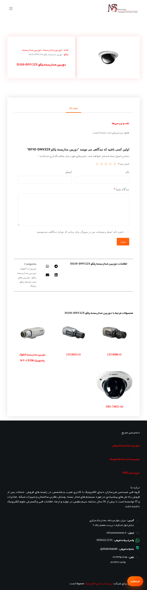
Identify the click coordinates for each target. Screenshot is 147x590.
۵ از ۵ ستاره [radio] (97, 164)
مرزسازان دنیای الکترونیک (99, 583)
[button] (56, 266)
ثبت (123, 242)
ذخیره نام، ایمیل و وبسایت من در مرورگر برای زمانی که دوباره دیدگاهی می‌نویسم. (80, 231)
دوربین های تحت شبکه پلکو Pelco (27, 282)
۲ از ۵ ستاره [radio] (110, 164)
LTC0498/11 (114, 354)
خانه (66, 49)
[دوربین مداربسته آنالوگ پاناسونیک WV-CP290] (32, 333)
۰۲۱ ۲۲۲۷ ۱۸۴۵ (118, 562)
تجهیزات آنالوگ (28, 268)
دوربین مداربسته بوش (126, 445)
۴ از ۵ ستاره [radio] (101, 164)
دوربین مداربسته (52, 49)
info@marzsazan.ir (117, 532)
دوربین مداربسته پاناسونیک (124, 459)
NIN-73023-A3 (114, 406)
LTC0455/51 (73, 354)
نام (127, 172)
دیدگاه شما (121, 189)
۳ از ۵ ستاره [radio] (106, 164)
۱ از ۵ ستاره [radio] (115, 164)
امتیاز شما (123, 163)
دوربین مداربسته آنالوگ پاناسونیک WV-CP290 (32, 357)
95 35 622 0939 (105, 540)
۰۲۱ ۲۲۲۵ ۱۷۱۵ (119, 557)
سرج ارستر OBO (131, 472)
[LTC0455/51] (73, 333)
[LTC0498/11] (114, 333)
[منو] (11, 8)
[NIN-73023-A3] (114, 385)
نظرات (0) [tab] (73, 108)
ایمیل (68, 172)
